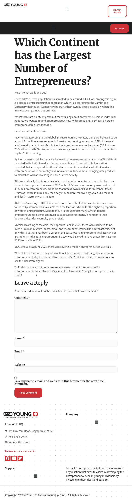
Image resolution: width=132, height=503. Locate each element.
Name (19, 338)
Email (19, 351)
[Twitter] (20, 458)
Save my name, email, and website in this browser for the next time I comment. (59, 382)
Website (19, 364)
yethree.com (29, 275)
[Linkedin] (14, 458)
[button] (66, 8)
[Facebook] (7, 458)
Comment (22, 297)
